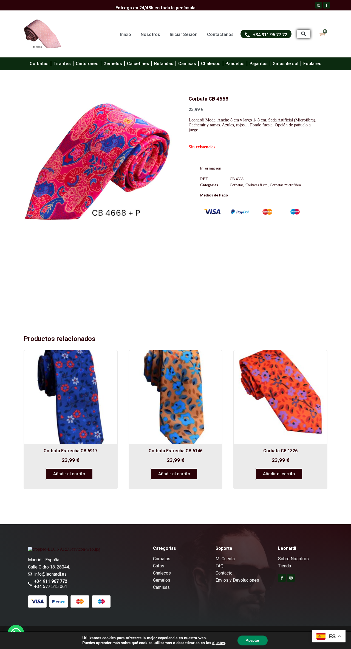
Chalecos (210, 63)
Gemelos (112, 63)
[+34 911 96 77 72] (247, 34)
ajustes (218, 642)
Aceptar (252, 640)
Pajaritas (259, 63)
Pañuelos (235, 63)
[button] (303, 34)
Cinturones (87, 63)
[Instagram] (291, 578)
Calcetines (138, 63)
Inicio (125, 34)
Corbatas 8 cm (256, 185)
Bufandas (163, 63)
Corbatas (39, 63)
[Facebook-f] (282, 578)
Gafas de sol (285, 63)
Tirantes (62, 63)
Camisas (187, 63)
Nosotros (150, 34)
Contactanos (220, 34)
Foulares (312, 63)
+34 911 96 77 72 (270, 34)
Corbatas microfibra (285, 185)
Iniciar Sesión (183, 34)
